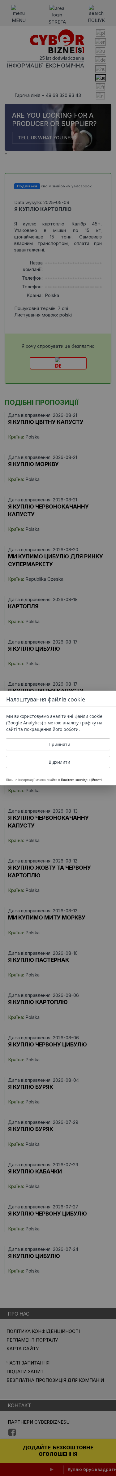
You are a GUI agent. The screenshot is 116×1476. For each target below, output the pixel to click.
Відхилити (59, 762)
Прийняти (59, 744)
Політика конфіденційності (81, 780)
